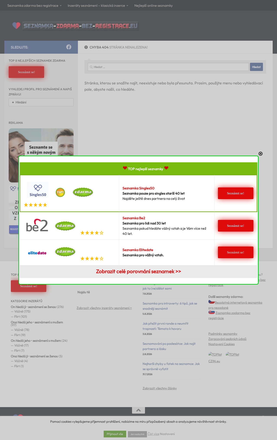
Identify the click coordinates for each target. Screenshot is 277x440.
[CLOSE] (260, 154)
